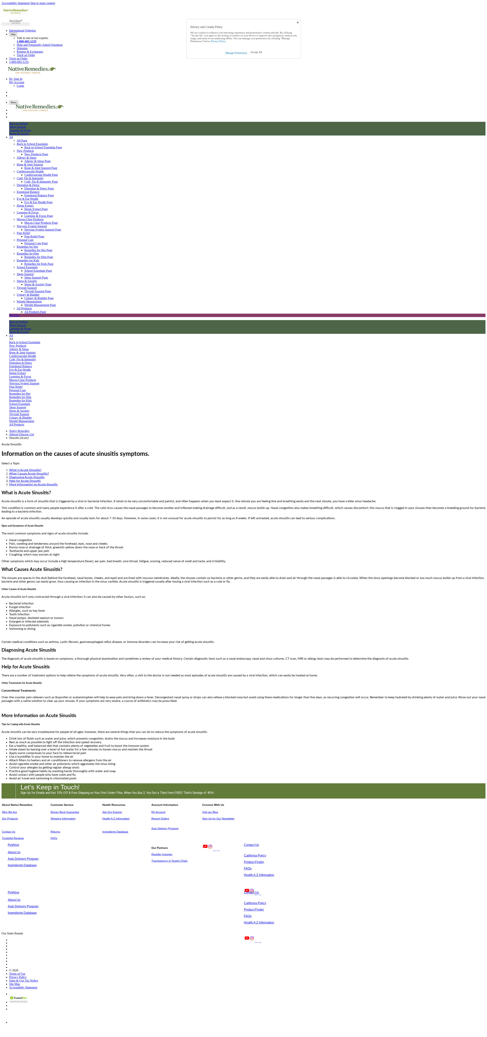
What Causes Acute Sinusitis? (29, 473)
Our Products (10, 818)
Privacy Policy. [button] (218, 41)
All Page (22, 140)
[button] (256, 52)
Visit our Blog (210, 812)
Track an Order (26, 55)
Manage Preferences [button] (236, 53)
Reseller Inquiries (161, 854)
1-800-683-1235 (26, 41)
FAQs (54, 838)
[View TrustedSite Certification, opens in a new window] (18, 1002)
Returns (55, 831)
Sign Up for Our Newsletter (218, 818)
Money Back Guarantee (65, 812)
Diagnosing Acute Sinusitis (27, 477)
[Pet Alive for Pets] (16, 24)
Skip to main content (42, 3)
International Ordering (22, 30)
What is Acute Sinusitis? (25, 470)
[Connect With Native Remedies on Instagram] (210, 849)
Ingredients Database (115, 831)
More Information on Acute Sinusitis (33, 484)
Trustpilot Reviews (13, 838)
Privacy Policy (18, 977)
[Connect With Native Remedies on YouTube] (205, 849)
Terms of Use (17, 973)
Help (13, 34)
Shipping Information (63, 818)
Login (20, 85)
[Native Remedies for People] (16, 13)
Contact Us (8, 831)
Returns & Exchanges (30, 51)
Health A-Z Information (116, 818)
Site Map (14, 984)
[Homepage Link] (32, 72)
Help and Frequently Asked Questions (40, 44)
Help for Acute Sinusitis (25, 480)
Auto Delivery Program (165, 828)
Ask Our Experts (112, 812)
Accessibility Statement (15, 3)
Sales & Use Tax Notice (23, 980)
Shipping (22, 48)
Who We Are (9, 812)
